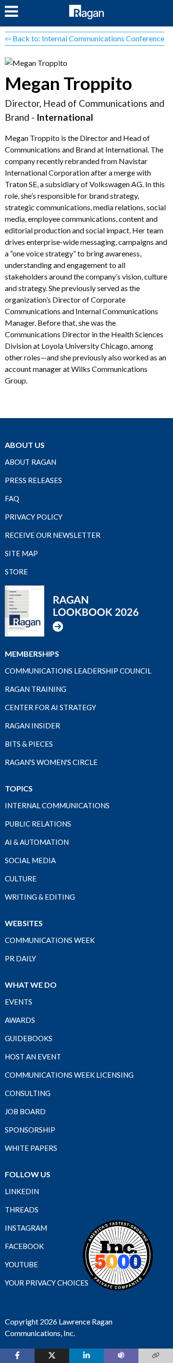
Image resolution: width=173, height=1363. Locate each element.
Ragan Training (35, 689)
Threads (21, 1209)
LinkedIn (22, 1191)
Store (16, 571)
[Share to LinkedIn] (86, 1356)
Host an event (33, 1056)
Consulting (27, 1093)
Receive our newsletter (52, 535)
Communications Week (50, 940)
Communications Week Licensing (69, 1074)
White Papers (31, 1148)
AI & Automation (37, 842)
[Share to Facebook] (17, 1356)
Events (18, 1001)
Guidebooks (28, 1038)
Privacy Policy (33, 516)
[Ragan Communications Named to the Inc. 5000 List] (118, 1255)
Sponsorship (30, 1129)
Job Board (25, 1111)
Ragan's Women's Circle (51, 762)
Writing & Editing (40, 896)
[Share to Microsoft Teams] (121, 1356)
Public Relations (38, 823)
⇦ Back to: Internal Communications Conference (84, 38)
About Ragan (30, 462)
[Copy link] (155, 1356)
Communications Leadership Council (78, 670)
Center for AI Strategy (50, 707)
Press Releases (33, 480)
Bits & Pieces (29, 743)
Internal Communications (57, 805)
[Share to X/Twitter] (52, 1356)
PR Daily (20, 958)
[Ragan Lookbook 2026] (72, 610)
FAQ (12, 498)
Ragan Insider (32, 725)
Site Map (21, 553)
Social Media (30, 860)
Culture (21, 878)
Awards (20, 1020)
